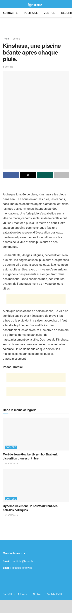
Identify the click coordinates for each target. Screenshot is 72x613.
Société (16, 38)
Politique (31, 13)
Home (6, 38)
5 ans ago (8, 66)
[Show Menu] (4, 4)
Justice (49, 13)
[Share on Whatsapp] (45, 175)
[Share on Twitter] (28, 175)
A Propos (23, 594)
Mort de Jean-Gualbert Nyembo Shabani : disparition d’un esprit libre (30, 456)
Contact (37, 594)
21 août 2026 (11, 463)
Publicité (7, 594)
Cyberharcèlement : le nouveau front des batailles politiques (30, 508)
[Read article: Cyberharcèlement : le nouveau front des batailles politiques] (36, 485)
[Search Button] (67, 4)
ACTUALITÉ (10, 13)
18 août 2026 (11, 515)
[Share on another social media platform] (61, 175)
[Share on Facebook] (11, 175)
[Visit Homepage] (36, 4)
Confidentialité (54, 594)
